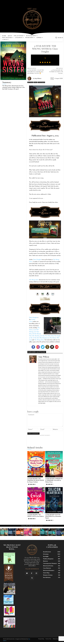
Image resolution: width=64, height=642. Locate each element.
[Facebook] (32, 573)
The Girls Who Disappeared (41, 337)
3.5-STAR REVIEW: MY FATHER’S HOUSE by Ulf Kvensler (56, 71)
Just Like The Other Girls (47, 335)
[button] (59, 37)
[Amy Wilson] (30, 78)
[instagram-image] (4, 532)
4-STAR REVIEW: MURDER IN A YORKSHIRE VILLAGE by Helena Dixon (53, 480)
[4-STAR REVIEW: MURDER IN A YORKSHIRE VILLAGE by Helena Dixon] (54, 464)
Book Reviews (30, 82)
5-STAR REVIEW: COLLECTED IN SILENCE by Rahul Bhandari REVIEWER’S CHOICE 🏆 (35, 71)
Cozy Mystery (50, 476)
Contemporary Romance (35, 476)
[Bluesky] (27, 573)
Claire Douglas (37, 259)
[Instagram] (36, 573)
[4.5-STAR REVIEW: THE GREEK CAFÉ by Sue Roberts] (36, 500)
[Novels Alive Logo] (32, 19)
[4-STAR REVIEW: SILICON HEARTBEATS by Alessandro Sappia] (54, 500)
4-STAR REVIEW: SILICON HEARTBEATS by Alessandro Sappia (53, 516)
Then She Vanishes (34, 335)
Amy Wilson (37, 78)
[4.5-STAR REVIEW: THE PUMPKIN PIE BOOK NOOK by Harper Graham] (36, 464)
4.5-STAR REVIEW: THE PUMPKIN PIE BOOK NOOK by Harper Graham (35, 480)
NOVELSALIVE (37, 526)
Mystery (35, 82)
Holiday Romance (33, 512)
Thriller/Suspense (41, 82)
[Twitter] (32, 578)
